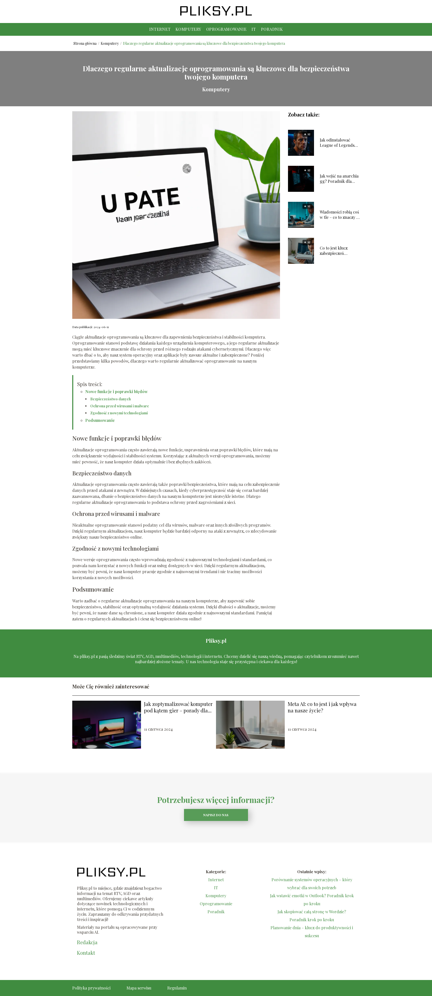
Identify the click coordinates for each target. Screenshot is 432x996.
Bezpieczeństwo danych (110, 399)
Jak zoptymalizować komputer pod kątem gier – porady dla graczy (178, 707)
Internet (160, 29)
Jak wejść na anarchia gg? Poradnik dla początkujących (339, 179)
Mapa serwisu (138, 987)
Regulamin (177, 987)
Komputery (188, 29)
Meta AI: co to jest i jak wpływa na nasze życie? (322, 707)
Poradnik (272, 29)
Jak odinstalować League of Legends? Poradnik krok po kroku (338, 143)
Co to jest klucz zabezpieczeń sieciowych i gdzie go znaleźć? (339, 251)
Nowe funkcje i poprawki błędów (116, 391)
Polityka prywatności (91, 987)
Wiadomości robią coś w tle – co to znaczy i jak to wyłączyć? (339, 215)
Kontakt (86, 952)
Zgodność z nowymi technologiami (119, 413)
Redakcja (87, 942)
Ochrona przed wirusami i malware (119, 406)
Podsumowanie (100, 420)
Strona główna (85, 43)
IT (254, 29)
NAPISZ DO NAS (215, 815)
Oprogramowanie (226, 29)
